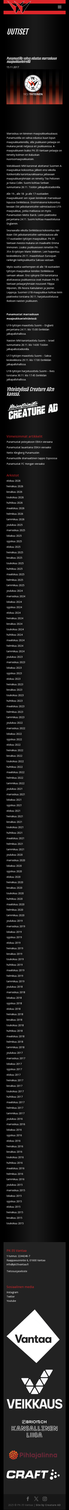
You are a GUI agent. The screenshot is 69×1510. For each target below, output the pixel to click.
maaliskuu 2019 (15, 970)
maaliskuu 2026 (15, 508)
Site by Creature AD (48, 1505)
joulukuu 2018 (15, 986)
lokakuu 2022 (14, 733)
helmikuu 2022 (15, 777)
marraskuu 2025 (16, 530)
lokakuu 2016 (14, 1129)
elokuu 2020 (14, 876)
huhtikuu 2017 (15, 1096)
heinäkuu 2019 (15, 948)
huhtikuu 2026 (15, 502)
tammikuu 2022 (15, 783)
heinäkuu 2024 (15, 618)
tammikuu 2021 (15, 849)
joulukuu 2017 (15, 1052)
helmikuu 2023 (15, 711)
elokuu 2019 (14, 942)
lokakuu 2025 (14, 535)
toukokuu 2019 (15, 959)
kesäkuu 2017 (14, 1085)
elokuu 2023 (14, 678)
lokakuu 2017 (14, 1063)
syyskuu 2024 (14, 607)
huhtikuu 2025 (15, 568)
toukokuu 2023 (15, 695)
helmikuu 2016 (15, 1173)
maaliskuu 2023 (15, 706)
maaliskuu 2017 (15, 1102)
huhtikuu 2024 (15, 634)
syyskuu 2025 (14, 541)
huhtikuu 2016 (15, 1162)
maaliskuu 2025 (15, 574)
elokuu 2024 (14, 612)
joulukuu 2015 (15, 1184)
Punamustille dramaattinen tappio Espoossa (32, 458)
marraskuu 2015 (16, 1190)
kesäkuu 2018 (14, 1019)
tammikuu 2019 (15, 981)
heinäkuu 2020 (15, 882)
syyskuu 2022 (14, 739)
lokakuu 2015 (14, 1195)
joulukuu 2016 (15, 1118)
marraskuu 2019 (16, 926)
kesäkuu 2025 (14, 557)
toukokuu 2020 (15, 893)
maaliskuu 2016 (15, 1168)
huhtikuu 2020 (15, 898)
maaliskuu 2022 (15, 772)
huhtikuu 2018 (15, 1030)
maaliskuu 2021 (15, 838)
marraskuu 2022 (16, 728)
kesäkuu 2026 (14, 491)
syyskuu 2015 (14, 1201)
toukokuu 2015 (15, 1223)
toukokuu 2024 (15, 629)
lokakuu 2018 (14, 997)
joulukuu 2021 (15, 788)
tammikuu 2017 (15, 1113)
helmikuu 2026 (15, 513)
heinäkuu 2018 (15, 1014)
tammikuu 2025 (15, 585)
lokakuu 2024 (14, 601)
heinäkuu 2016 (15, 1146)
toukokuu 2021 (15, 827)
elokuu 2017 (14, 1074)
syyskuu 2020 (14, 871)
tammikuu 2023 (15, 717)
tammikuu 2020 (15, 915)
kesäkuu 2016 (14, 1151)
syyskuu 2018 (14, 1003)
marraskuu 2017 (16, 1058)
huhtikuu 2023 (15, 700)
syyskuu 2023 (14, 673)
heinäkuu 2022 (15, 750)
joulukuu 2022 (15, 722)
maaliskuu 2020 (15, 904)
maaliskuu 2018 (15, 1036)
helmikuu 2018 (15, 1041)
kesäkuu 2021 (14, 821)
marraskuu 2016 (16, 1124)
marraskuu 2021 (16, 794)
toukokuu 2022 (15, 761)
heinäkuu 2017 (15, 1080)
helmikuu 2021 (15, 843)
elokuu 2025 (14, 546)
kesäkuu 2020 (14, 887)
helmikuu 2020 (15, 909)
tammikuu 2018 (15, 1047)
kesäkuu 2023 (14, 689)
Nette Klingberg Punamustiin (23, 452)
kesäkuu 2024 (14, 623)
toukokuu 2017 (15, 1091)
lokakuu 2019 (14, 932)
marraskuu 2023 (16, 662)
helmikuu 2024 (15, 645)
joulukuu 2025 (15, 524)
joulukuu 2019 (15, 920)
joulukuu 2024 (15, 590)
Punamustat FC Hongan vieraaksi (26, 463)
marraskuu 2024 (16, 596)
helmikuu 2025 (15, 579)
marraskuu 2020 (16, 860)
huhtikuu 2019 (15, 964)
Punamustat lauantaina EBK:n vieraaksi (29, 447)
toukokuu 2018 (15, 1025)
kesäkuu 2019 (14, 953)
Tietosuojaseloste (17, 1271)
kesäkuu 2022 (14, 755)
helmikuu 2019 (15, 975)
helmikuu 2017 (15, 1107)
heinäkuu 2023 (15, 684)
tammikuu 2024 (15, 651)
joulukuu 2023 (15, 656)
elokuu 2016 (14, 1140)
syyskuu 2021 (14, 805)
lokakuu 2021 (14, 799)
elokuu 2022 (14, 744)
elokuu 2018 (14, 1008)
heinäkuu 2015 (15, 1212)
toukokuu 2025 (15, 563)
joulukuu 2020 (15, 854)
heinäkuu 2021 (15, 816)
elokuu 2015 (14, 1206)
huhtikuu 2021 (15, 832)
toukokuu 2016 (15, 1157)
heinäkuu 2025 (15, 552)
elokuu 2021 (14, 810)
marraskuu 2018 (16, 992)
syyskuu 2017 (14, 1069)
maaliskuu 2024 (15, 640)
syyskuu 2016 (14, 1135)
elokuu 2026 (14, 480)
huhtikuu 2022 (15, 766)
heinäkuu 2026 (15, 486)
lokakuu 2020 (14, 865)
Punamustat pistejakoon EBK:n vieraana (30, 441)
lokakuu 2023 (14, 667)
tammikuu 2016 (15, 1179)
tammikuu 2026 (15, 519)
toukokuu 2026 (15, 497)
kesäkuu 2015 (14, 1217)
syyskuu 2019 (14, 937)
